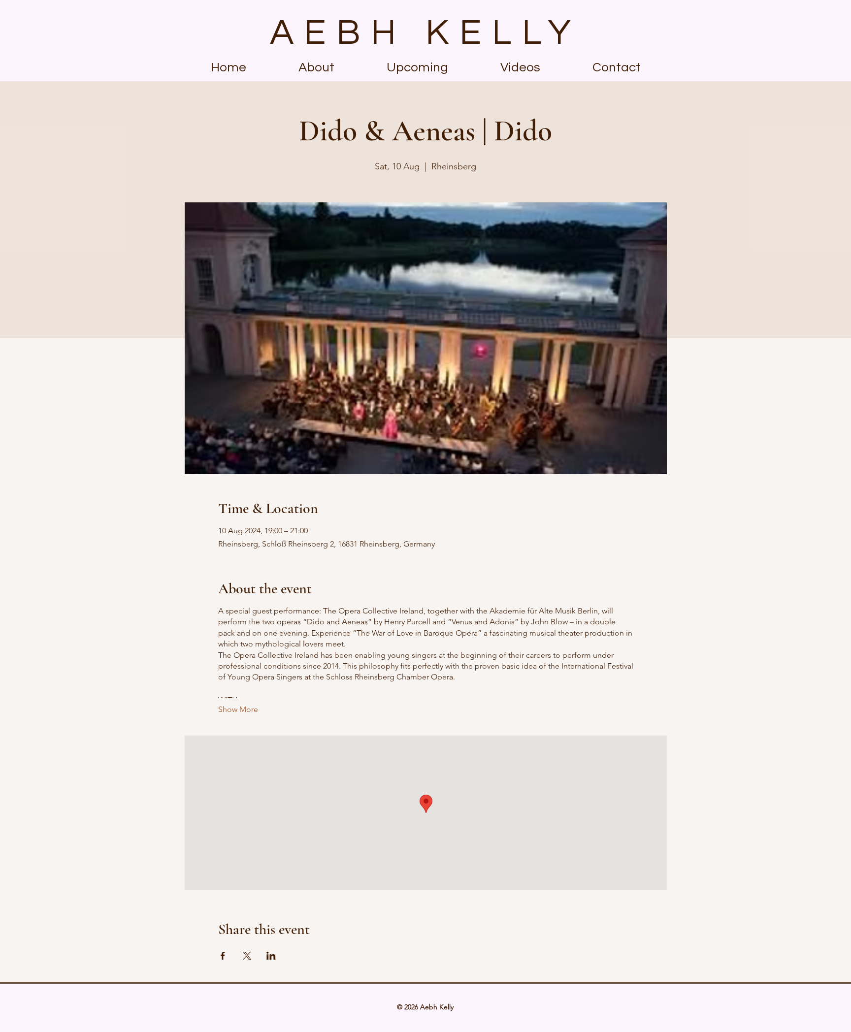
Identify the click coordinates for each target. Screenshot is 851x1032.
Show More (238, 709)
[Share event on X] (247, 956)
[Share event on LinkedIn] (271, 956)
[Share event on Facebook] (223, 956)
